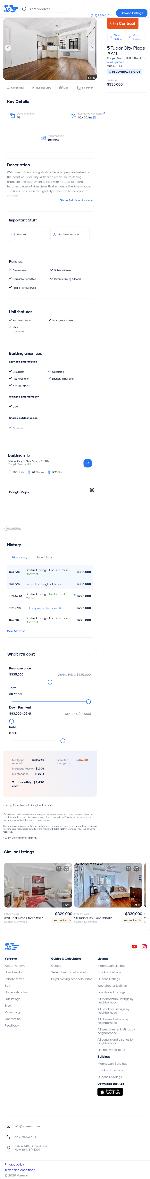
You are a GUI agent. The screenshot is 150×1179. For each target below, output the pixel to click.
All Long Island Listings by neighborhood (115, 1041)
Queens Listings (108, 979)
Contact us (13, 1018)
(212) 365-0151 (100, 15)
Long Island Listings (111, 992)
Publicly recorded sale (42, 608)
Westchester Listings (112, 985)
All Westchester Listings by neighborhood (116, 1031)
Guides (56, 965)
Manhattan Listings (111, 965)
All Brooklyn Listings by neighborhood (113, 1010)
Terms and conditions (20, 1170)
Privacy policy (14, 1164)
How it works (13, 972)
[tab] (19, 557)
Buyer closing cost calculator (71, 979)
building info (114, 62)
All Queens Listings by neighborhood (112, 1020)
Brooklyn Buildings (110, 1070)
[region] (50, 508)
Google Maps (19, 492)
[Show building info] (87, 463)
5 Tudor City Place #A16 (126, 50)
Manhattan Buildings (112, 1063)
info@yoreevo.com (27, 1126)
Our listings (12, 999)
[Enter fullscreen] (92, 490)
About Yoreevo (15, 965)
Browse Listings (132, 13)
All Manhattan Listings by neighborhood (115, 1000)
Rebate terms (14, 979)
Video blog (12, 1012)
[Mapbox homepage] (12, 528)
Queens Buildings (109, 1077)
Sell (7, 985)
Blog (8, 1005)
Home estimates (16, 992)
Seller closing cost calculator (71, 972)
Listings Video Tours (111, 1049)
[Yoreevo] (12, 949)
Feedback (12, 1025)
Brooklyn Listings (109, 972)
